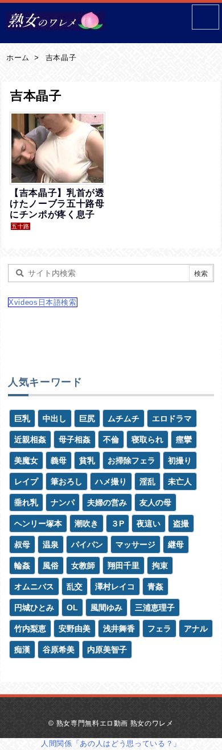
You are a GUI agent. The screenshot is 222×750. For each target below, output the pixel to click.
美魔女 (26, 460)
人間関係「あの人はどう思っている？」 (111, 743)
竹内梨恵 (30, 628)
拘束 (160, 565)
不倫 (111, 439)
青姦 (155, 586)
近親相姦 (30, 439)
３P (117, 523)
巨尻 (87, 418)
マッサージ (135, 544)
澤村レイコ (115, 586)
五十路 (20, 226)
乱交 (75, 586)
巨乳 (22, 418)
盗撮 (181, 523)
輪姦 (22, 565)
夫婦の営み (107, 502)
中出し (55, 418)
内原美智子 (107, 649)
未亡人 (180, 481)
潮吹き (86, 523)
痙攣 (184, 439)
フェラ (159, 628)
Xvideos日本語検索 (43, 302)
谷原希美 (59, 649)
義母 (59, 460)
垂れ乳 (26, 502)
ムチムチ (123, 418)
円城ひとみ (34, 607)
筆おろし (67, 481)
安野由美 (75, 628)
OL (72, 607)
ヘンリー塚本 (38, 523)
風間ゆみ (106, 607)
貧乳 (87, 460)
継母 (176, 544)
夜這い (149, 523)
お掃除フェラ (131, 460)
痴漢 (22, 649)
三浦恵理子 (155, 607)
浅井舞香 (119, 628)
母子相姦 (75, 439)
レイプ (26, 481)
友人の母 (155, 502)
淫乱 (147, 481)
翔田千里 (123, 565)
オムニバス (34, 586)
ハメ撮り (111, 481)
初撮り (180, 460)
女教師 (83, 565)
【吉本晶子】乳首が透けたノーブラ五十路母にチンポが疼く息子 (57, 203)
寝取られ (147, 439)
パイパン (87, 544)
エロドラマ (172, 418)
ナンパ (63, 502)
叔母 (22, 544)
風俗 (51, 565)
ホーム (18, 57)
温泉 (51, 544)
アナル (196, 628)
